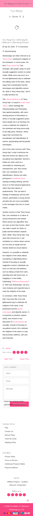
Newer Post (24, 359)
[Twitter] (8, 494)
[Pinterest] (16, 494)
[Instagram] (20, 494)
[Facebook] (12, 494)
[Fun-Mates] (16, 11)
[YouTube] (24, 494)
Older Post (8, 359)
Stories (8, 348)
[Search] (20, 16)
